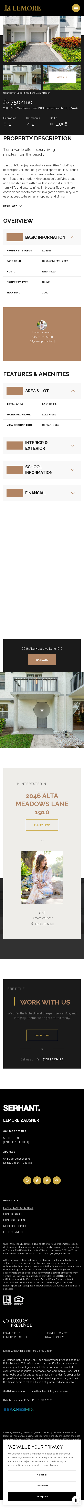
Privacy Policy (54, 1337)
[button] (42, 1035)
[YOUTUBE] (57, 1180)
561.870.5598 (11, 1138)
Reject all (42, 1474)
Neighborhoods (14, 1226)
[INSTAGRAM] (27, 1180)
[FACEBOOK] (47, 1180)
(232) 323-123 (53, 1059)
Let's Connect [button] (13, 1232)
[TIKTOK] (37, 1180)
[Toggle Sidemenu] (76, 8)
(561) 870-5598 (43, 337)
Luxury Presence (15, 1337)
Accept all (42, 1496)
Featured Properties (18, 1207)
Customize (42, 1485)
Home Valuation (14, 1220)
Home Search (12, 1214)
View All (62, 77)
